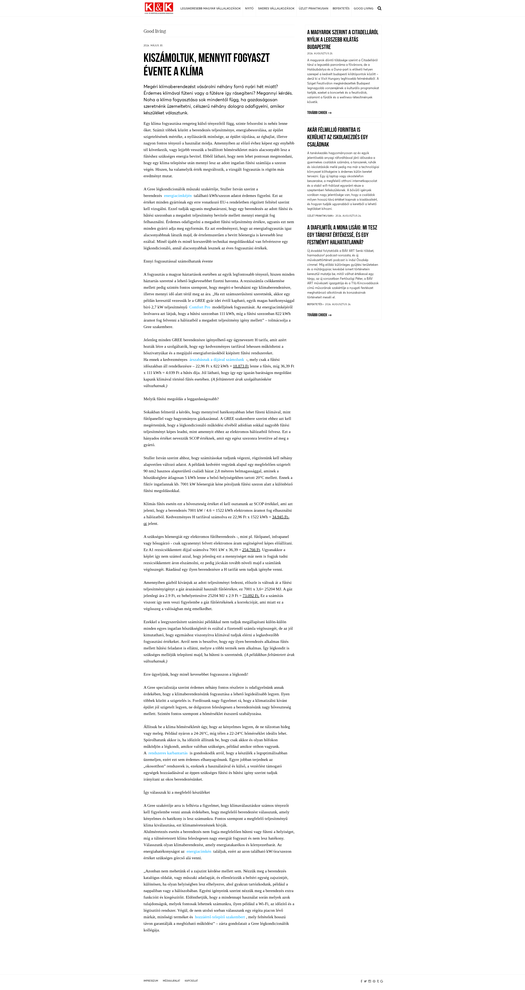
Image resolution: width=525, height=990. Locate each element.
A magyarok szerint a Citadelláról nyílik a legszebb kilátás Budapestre (342, 40)
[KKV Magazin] (159, 8)
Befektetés (315, 304)
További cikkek (317, 113)
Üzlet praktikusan (320, 215)
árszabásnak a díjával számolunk (216, 359)
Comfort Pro (199, 307)
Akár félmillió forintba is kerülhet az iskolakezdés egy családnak (337, 137)
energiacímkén (199, 851)
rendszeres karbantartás (168, 753)
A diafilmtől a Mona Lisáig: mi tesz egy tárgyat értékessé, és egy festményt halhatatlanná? (342, 235)
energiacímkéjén (178, 195)
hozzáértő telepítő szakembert (220, 917)
